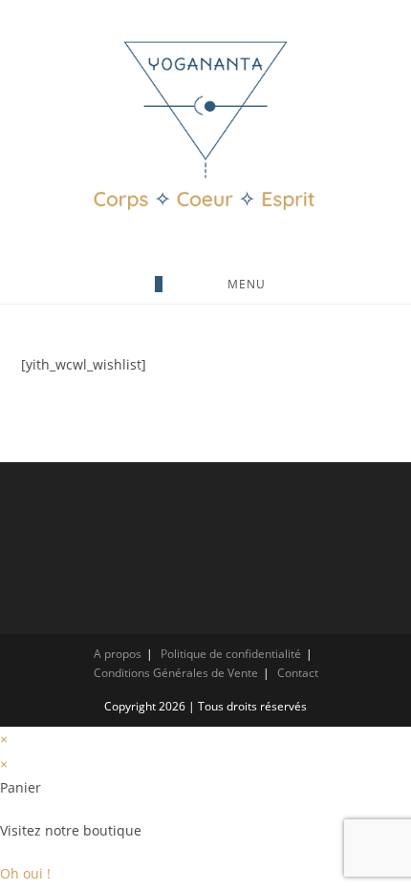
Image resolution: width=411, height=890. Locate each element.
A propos (117, 654)
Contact (297, 673)
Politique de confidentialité (231, 654)
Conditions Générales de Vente (176, 673)
